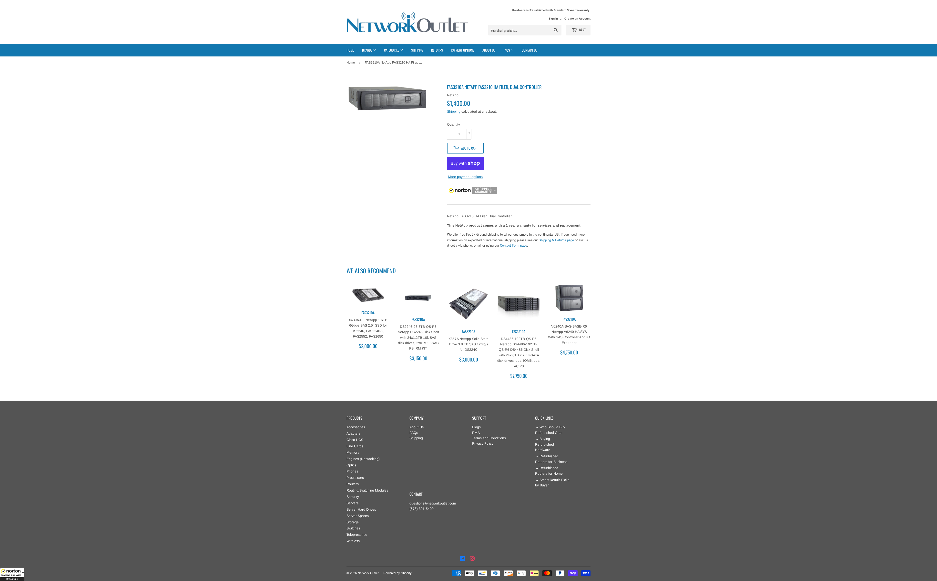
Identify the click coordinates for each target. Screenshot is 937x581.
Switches (353, 528)
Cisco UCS (354, 440)
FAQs (413, 433)
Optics (351, 465)
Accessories (355, 427)
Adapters (353, 433)
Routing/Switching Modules (367, 490)
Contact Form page (513, 245)
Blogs (476, 427)
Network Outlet (368, 573)
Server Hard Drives (361, 509)
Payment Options (462, 50)
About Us (489, 50)
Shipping (417, 50)
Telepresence (356, 535)
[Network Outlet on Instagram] (472, 558)
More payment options (465, 177)
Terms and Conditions (489, 438)
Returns (437, 50)
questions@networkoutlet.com (432, 503)
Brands (367, 50)
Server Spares (357, 516)
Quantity (453, 124)
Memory (352, 452)
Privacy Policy (482, 443)
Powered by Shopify (397, 573)
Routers (352, 484)
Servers (352, 503)
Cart (582, 29)
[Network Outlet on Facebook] (462, 558)
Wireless (353, 541)
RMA (476, 433)
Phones (352, 471)
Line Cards (354, 446)
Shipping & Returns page (556, 240)
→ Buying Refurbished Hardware (544, 444)
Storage (352, 522)
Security (352, 497)
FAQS (507, 50)
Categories (392, 50)
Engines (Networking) (363, 459)
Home (350, 50)
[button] (12, 574)
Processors (355, 478)
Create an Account (577, 18)
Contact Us (530, 50)
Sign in (553, 18)
